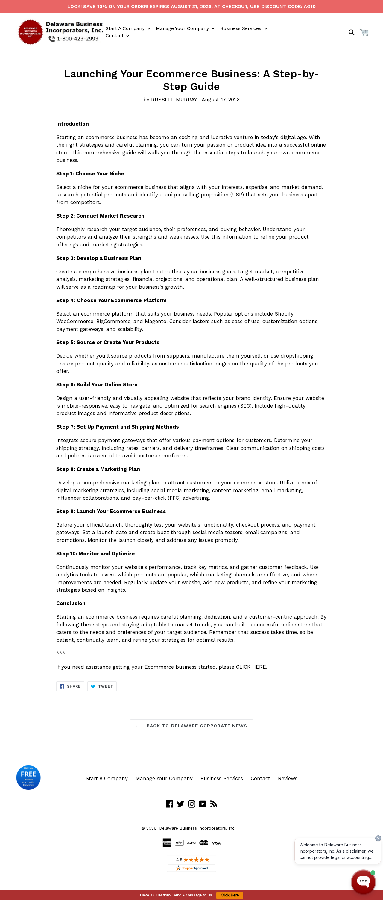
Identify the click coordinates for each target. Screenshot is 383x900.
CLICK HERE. (252, 667)
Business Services (221, 778)
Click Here (230, 895)
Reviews (287, 778)
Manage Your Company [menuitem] (182, 28)
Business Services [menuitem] (240, 28)
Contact (260, 778)
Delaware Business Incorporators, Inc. (197, 828)
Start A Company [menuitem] (125, 28)
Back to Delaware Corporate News (196, 726)
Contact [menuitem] (115, 35)
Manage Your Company (164, 778)
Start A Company (107, 778)
